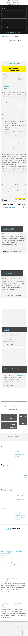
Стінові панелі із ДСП (20, 499)
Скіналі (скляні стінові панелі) (19, 496)
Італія (19, 75)
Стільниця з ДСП (19, 454)
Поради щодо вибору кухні (12, 32)
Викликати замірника (14, 69)
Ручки (25, 477)
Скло (19, 335)
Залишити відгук (20, 200)
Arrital (19, 77)
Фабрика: (9, 14)
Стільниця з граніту (20, 451)
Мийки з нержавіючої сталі (20, 514)
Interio (2, 2)
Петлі (25, 475)
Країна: (4, 8)
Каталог (8, 36)
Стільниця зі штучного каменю (20, 457)
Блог (18, 4)
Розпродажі (15, 2)
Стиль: (8, 21)
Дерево (20, 79)
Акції (8, 2)
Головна (3, 36)
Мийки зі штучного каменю (20, 518)
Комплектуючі (11, 4)
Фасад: (8, 27)
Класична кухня (10, 207)
